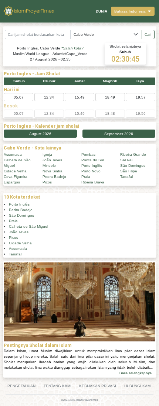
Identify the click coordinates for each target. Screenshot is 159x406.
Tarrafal (126, 177)
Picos (47, 182)
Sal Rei (126, 160)
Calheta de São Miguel (28, 226)
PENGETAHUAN (21, 386)
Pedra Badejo (54, 177)
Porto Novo (91, 171)
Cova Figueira (15, 177)
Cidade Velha (15, 171)
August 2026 (40, 134)
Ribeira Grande (133, 154)
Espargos (12, 182)
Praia (85, 177)
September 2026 (118, 134)
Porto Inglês (91, 166)
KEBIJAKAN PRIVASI (97, 386)
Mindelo (49, 166)
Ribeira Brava (92, 182)
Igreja (47, 154)
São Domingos (132, 166)
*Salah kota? (72, 48)
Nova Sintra (52, 171)
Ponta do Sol (92, 160)
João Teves (52, 160)
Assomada (13, 154)
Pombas (88, 154)
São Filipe (128, 171)
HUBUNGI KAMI (138, 386)
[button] (132, 11)
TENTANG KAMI (57, 386)
